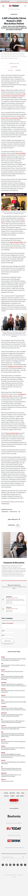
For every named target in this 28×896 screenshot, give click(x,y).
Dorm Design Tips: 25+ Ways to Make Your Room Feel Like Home (13, 666)
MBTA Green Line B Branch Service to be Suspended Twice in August (11, 775)
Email (3, 635)
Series (22, 793)
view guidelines (10, 623)
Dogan (10, 396)
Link (12, 603)
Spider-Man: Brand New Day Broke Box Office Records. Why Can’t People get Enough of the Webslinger (12, 678)
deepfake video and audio (15, 366)
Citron (3, 90)
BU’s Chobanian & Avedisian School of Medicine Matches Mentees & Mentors (13, 748)
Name (3, 630)
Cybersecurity (5, 511)
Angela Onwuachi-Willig (16, 242)
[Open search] (25, 6)
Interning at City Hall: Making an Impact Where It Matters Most (13, 763)
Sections (6, 793)
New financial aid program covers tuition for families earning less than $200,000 (12, 715)
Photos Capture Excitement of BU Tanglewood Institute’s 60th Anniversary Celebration (12, 721)
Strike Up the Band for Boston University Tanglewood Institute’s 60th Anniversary (11, 769)
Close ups (6, 796)
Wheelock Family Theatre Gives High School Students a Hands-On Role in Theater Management (13, 685)
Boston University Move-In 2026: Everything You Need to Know (13, 742)
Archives (12, 796)
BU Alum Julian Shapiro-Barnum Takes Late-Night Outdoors (13, 702)
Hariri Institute (13, 511)
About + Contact (20, 796)
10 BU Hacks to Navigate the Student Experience (13, 697)
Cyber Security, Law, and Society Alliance (12, 118)
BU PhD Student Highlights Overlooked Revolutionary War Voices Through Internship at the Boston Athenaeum (13, 756)
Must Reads (12, 793)
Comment (7, 623)
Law (19, 511)
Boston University (5, 1)
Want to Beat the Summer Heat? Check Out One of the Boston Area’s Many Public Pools (13, 728)
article (17, 433)
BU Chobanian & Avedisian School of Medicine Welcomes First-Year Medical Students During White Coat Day (12, 735)
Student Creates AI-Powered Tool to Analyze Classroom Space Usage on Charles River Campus (13, 709)
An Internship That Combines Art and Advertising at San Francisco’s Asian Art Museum (13, 659)
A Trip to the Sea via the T (7, 781)
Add (17, 525)
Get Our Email (12, 800)
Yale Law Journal (10, 433)
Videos (18, 793)
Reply (8, 603)
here (8, 503)
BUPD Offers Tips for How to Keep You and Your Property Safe (13, 691)
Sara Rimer (14, 66)
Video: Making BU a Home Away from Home (12, 671)
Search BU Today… (8, 857)
